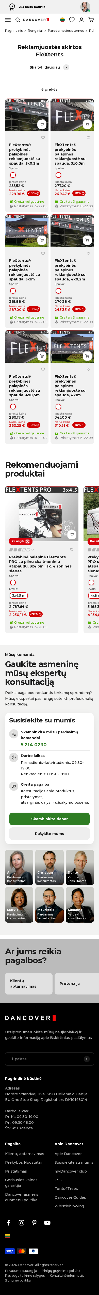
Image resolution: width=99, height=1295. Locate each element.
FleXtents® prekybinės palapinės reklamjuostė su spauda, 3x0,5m (70, 154)
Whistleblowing (69, 1206)
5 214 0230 (34, 745)
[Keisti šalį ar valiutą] (62, 19)
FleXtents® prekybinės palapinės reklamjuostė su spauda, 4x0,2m (70, 269)
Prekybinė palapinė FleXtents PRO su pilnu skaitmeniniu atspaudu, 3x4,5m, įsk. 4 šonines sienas (40, 564)
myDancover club (71, 1171)
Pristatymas (16, 1171)
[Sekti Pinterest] (34, 1222)
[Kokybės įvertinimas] (22, 550)
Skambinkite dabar (49, 819)
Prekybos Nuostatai (23, 1162)
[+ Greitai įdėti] (41, 124)
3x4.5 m (18, 595)
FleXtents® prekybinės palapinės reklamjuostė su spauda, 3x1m (24, 269)
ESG (58, 1180)
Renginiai (35, 31)
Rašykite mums (49, 833)
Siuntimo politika (18, 1280)
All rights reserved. (49, 1265)
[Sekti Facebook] (8, 1222)
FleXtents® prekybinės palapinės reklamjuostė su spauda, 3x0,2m (24, 154)
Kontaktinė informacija (67, 1275)
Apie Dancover (68, 1153)
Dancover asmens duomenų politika (21, 1197)
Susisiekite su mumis (74, 1162)
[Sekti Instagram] (21, 1222)
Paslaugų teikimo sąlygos (25, 1275)
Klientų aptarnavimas (24, 1153)
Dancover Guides (70, 1197)
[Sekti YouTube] (47, 1222)
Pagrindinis (14, 31)
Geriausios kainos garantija (21, 1183)
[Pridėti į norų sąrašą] (42, 137)
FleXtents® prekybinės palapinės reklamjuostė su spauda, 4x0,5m (24, 385)
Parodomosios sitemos (66, 31)
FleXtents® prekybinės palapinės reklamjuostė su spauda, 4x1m (70, 385)
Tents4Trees (66, 1188)
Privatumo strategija (21, 1271)
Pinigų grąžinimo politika (61, 1271)
